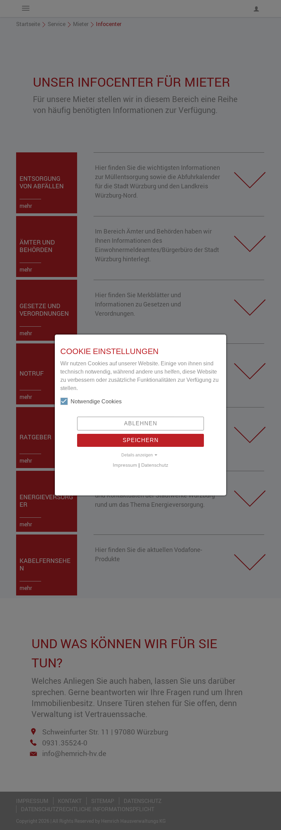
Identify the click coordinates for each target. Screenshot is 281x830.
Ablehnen (140, 423)
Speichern (141, 440)
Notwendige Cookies (96, 401)
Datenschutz (154, 465)
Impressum (125, 465)
